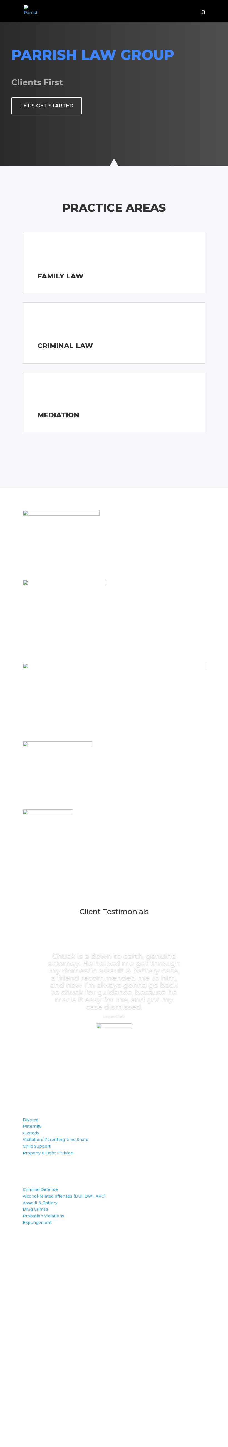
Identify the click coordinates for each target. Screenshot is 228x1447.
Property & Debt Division (48, 1152)
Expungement (37, 1222)
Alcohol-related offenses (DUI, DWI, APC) (64, 1196)
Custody (31, 1132)
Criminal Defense (40, 1189)
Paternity (32, 1126)
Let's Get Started (46, 106)
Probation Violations (43, 1215)
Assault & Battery (40, 1202)
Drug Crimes (35, 1209)
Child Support (37, 1146)
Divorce (30, 1119)
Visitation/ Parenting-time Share (55, 1139)
